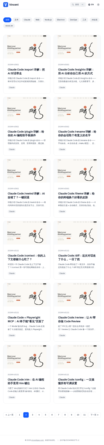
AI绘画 (94, 20)
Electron (61, 20)
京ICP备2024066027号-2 (69, 440)
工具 (84, 20)
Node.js (48, 20)
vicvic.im (9, 26)
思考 (16, 20)
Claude (27, 20)
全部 (7, 20)
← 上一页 (9, 415)
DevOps (73, 20)
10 (78, 415)
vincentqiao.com (37, 440)
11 (84, 415)
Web (37, 20)
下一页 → (94, 415)
